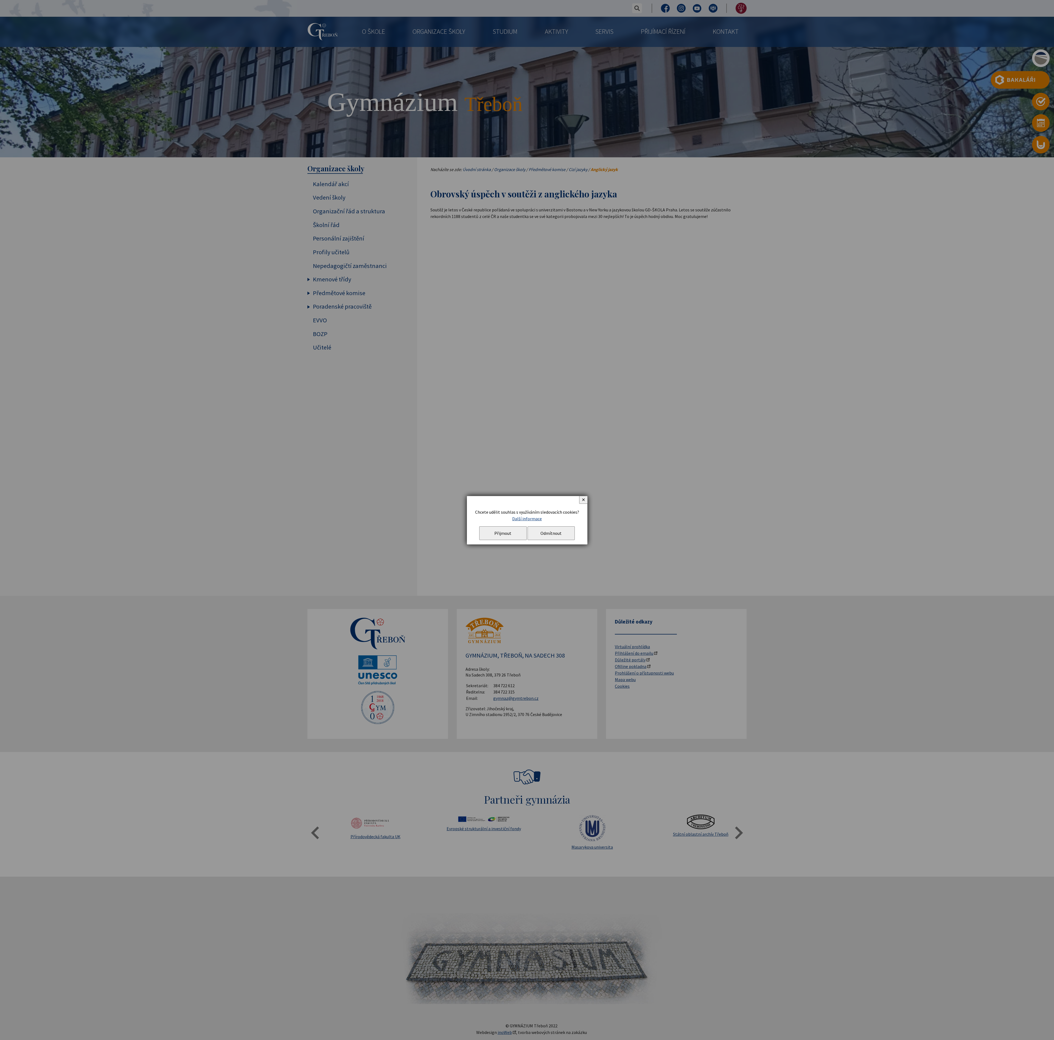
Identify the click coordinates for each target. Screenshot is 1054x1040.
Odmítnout (551, 533)
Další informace (527, 518)
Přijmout (502, 533)
